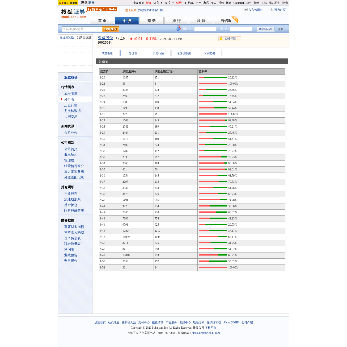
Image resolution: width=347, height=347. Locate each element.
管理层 (69, 160)
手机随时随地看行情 (150, 10)
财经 (179, 2)
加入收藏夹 (256, 9)
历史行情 (70, 105)
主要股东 (70, 193)
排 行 (176, 21)
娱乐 (167, 2)
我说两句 (274, 2)
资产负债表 (72, 238)
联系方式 (198, 322)
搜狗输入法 (129, 322)
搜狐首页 (138, 2)
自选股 (226, 21)
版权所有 (210, 327)
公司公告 (70, 133)
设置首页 (100, 322)
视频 (221, 2)
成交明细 (70, 93)
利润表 (69, 249)
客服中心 (185, 322)
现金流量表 (72, 244)
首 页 (102, 21)
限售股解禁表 (74, 210)
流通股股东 (72, 199)
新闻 (149, 2)
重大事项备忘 (74, 172)
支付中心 (144, 322)
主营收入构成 (74, 232)
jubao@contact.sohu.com (206, 333)
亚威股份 (105, 38)
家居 (206, 2)
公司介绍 (247, 322)
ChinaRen (239, 2)
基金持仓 (70, 205)
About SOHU (231, 322)
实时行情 (230, 38)
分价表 (69, 99)
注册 (281, 29)
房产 (198, 2)
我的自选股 (84, 37)
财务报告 (70, 261)
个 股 (127, 21)
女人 (213, 2)
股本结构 (70, 155)
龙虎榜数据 (72, 111)
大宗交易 (70, 116)
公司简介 (70, 149)
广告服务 (171, 322)
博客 (257, 2)
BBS (264, 2)
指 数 (152, 21)
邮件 (249, 2)
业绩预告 (70, 255)
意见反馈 (131, 10)
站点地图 (113, 322)
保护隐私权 (214, 322)
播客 (229, 2)
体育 (156, 2)
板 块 (201, 21)
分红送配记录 (74, 177)
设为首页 (280, 9)
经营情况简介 (74, 166)
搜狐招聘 (157, 322)
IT (185, 2)
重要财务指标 (74, 227)
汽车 (191, 2)
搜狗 (285, 2)
